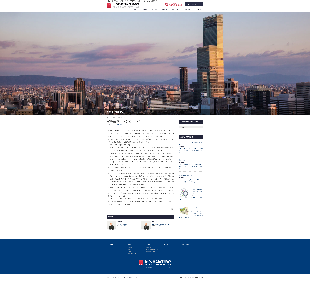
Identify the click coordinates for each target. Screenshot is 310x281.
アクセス (198, 9)
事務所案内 (144, 9)
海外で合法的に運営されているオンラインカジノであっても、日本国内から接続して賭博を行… (191, 214)
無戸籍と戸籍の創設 (122, 224)
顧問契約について (132, 253)
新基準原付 (182, 160)
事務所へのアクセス (150, 251)
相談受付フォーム (196, 4)
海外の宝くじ (194, 207)
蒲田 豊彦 (119, 124)
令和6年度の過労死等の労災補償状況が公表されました (197, 191)
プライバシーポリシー (127, 277)
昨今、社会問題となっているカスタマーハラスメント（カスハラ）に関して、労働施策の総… (191, 150)
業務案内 (154, 9)
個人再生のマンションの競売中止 (160, 224)
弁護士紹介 (164, 9)
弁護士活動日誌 (176, 9)
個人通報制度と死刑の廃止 (186, 175)
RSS (108, 277)
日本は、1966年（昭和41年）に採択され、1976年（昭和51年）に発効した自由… (190, 181)
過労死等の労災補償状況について (191, 198)
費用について (188, 9)
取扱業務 (130, 247)
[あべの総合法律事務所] (123, 5)
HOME (135, 9)
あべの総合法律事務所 (189, 277)
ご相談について (131, 251)
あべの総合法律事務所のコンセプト (154, 249)
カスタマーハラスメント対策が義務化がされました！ (191, 143)
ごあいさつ (148, 247)
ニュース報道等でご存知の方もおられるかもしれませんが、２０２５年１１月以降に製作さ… (191, 166)
